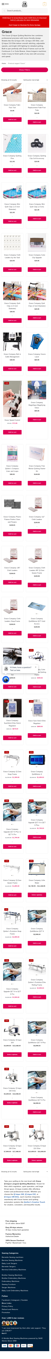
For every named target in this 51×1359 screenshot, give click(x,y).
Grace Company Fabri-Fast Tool (12, 106)
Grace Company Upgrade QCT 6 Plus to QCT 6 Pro (12, 831)
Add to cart (12, 119)
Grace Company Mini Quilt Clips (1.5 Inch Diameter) (12, 206)
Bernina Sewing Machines (12, 1260)
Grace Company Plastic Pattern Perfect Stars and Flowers (12, 519)
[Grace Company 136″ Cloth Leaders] (12, 555)
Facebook (6, 1300)
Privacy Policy (7, 1306)
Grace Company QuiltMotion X (37, 773)
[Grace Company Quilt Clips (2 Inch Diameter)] (37, 291)
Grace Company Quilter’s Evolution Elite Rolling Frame (37, 982)
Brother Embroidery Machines (14, 1278)
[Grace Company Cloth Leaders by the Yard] (12, 242)
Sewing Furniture (9, 1284)
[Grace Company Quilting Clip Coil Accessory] (37, 143)
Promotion (6, 1312)
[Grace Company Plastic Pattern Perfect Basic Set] (12, 657)
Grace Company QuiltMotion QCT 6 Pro (36, 1099)
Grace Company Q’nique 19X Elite (12, 1147)
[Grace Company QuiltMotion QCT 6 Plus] (37, 1027)
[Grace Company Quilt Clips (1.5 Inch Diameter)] (12, 291)
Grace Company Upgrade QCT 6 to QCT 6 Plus (37, 822)
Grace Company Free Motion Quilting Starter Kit (37, 468)
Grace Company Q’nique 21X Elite (37, 1147)
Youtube (24, 1300)
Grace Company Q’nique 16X (12, 1041)
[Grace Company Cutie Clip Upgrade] (37, 242)
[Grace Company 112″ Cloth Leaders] (37, 504)
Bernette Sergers (9, 1266)
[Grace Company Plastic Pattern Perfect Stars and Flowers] (12, 504)
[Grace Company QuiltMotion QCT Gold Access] (37, 606)
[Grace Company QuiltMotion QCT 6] (37, 916)
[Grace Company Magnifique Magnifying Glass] (37, 390)
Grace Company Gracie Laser (37, 355)
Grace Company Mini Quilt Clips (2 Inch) (37, 205)
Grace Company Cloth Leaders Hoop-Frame (12, 620)
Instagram (15, 1300)
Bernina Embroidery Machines (14, 1270)
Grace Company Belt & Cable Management (12, 355)
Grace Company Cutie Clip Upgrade (37, 256)
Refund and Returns (10, 1309)
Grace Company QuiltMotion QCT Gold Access (37, 621)
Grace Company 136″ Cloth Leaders (12, 569)
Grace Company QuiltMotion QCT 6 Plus (37, 1041)
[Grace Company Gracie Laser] (37, 342)
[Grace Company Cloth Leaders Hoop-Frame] (12, 606)
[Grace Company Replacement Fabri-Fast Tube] (37, 92)
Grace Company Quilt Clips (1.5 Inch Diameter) (12, 305)
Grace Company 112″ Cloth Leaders (37, 518)
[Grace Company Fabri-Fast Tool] (12, 92)
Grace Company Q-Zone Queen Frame (12, 881)
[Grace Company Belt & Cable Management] (12, 342)
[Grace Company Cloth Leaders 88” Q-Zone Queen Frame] (37, 555)
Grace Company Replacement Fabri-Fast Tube (37, 107)
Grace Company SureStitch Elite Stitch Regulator (12, 723)
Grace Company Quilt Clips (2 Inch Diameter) (37, 304)
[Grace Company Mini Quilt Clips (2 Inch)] (37, 191)
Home (4, 63)
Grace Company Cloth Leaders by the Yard (12, 256)
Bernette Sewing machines (12, 1257)
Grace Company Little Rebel (37, 881)
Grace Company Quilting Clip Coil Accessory (37, 157)
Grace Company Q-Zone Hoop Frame (12, 773)
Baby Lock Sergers (9, 1263)
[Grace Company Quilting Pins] (12, 143)
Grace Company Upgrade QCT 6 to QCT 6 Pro (12, 991)
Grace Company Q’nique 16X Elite (12, 1089)
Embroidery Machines (10, 1281)
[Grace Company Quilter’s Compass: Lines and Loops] (12, 453)
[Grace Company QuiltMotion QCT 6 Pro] (37, 1080)
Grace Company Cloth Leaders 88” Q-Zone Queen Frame (37, 570)
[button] (44, 4)
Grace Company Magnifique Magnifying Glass (37, 405)
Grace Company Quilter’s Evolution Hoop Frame (12, 931)
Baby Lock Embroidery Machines (15, 1290)
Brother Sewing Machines (12, 1275)
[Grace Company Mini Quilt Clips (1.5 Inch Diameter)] (12, 191)
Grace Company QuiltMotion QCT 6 (37, 930)
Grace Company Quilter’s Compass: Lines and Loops (12, 468)
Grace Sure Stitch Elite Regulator (37, 722)
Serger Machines (9, 1287)
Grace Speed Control (12, 420)
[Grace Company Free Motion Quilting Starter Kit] (37, 453)
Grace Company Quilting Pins (12, 157)
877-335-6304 (18, 20)
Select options (37, 895)
